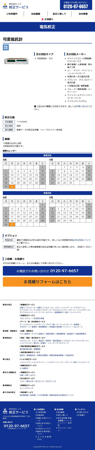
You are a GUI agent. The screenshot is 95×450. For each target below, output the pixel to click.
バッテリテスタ (26, 343)
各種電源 (37, 349)
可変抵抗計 (69, 355)
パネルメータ (68, 340)
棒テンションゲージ (81, 362)
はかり (33, 375)
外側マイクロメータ (27, 307)
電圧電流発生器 (26, 349)
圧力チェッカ (51, 381)
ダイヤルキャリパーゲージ (30, 312)
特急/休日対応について (80, 240)
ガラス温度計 (25, 334)
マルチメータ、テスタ (28, 340)
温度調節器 (60, 334)
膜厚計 (34, 327)
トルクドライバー (39, 362)
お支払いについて (44, 428)
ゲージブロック (26, 324)
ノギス (57, 307)
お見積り (48, 19)
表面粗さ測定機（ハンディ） (60, 327)
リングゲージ (39, 324)
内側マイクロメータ (45, 307)
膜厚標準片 (43, 327)
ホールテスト (47, 312)
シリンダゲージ (83, 310)
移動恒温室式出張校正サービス (61, 395)
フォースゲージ (66, 362)
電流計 (48, 340)
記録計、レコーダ (48, 343)
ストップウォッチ (27, 388)
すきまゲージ (25, 327)
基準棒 (76, 324)
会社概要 (61, 412)
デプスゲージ (79, 307)
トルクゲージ (53, 362)
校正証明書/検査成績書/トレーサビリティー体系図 (65, 421)
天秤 (26, 375)
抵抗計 (22, 355)
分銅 (21, 375)
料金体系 (40, 415)
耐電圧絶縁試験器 (56, 355)
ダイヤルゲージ (26, 310)
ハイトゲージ (67, 307)
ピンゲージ (67, 324)
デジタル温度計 (38, 334)
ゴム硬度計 (24, 368)
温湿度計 (70, 334)
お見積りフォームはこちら (47, 281)
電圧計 (41, 340)
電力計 (36, 343)
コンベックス (75, 312)
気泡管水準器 (39, 318)
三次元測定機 (42, 395)
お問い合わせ (82, 106)
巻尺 (67, 312)
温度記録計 (50, 334)
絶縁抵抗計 (31, 355)
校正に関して (59, 13)
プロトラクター (26, 318)
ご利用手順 (41, 412)
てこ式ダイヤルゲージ (42, 310)
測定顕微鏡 (24, 395)
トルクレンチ (25, 362)
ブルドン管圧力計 (27, 381)
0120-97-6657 (47, 270)
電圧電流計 (57, 340)
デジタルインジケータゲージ (64, 310)
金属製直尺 (59, 312)
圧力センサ (39, 381)
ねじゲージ (78, 327)
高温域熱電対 (81, 334)
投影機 (32, 395)
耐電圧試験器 (42, 355)
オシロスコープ (62, 343)
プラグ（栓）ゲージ (53, 324)
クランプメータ (82, 340)
